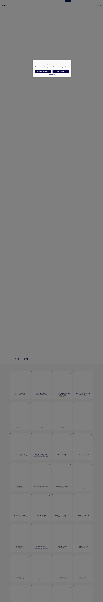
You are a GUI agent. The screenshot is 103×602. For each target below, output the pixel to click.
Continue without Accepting (43, 71)
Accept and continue (61, 71)
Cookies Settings (52, 74)
